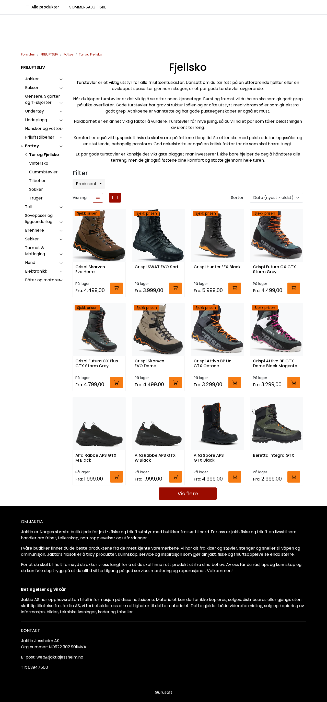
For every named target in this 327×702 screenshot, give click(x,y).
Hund (30, 262)
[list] (98, 198)
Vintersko (38, 163)
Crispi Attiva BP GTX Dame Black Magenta (275, 364)
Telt (29, 207)
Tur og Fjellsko (44, 155)
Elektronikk (36, 271)
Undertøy (34, 111)
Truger (36, 198)
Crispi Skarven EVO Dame (149, 364)
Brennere (34, 230)
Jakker (32, 79)
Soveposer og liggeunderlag (39, 219)
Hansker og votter (43, 128)
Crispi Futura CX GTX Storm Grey (274, 269)
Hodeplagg (36, 120)
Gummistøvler (43, 172)
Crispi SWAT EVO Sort (157, 267)
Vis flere (188, 493)
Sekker (32, 239)
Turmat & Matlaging (35, 251)
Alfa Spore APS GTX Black (209, 458)
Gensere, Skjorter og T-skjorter (42, 99)
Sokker (36, 189)
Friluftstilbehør (39, 137)
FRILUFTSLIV (33, 67)
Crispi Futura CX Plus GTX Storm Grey (96, 364)
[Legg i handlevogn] (116, 288)
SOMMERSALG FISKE (87, 7)
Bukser (32, 88)
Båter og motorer (43, 280)
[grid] (115, 198)
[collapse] (61, 79)
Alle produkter (44, 7)
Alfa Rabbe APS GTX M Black (95, 458)
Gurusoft (163, 692)
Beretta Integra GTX (273, 455)
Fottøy (32, 146)
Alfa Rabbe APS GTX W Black (155, 458)
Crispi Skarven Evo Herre (90, 269)
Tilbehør (37, 181)
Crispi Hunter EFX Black (217, 267)
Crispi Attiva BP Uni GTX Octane (213, 364)
